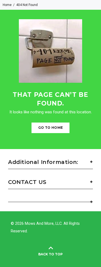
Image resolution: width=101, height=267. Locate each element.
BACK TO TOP (50, 254)
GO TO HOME (50, 128)
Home (7, 5)
